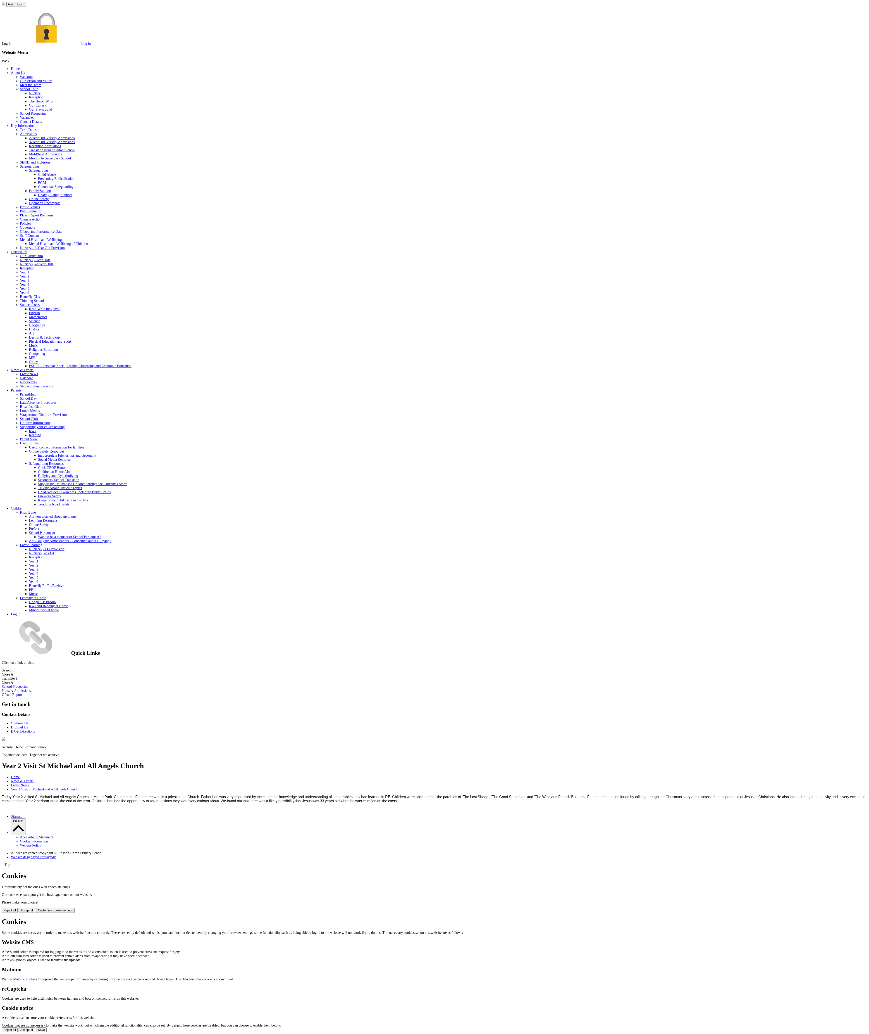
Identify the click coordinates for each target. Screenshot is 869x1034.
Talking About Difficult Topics (60, 488)
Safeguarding (29, 166)
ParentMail (28, 394)
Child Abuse (47, 174)
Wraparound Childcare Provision (43, 415)
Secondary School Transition (58, 480)
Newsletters (28, 382)
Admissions (28, 134)
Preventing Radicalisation (56, 178)
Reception (36, 97)
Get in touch (16, 4)
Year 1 (24, 272)
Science (34, 321)
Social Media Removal (54, 459)
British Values (30, 207)
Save (41, 1030)
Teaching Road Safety (54, 504)
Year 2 (24, 276)
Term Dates (28, 130)
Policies (25, 223)
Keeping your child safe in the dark (63, 500)
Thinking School (32, 301)
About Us (18, 73)
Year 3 (24, 280)
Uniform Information (35, 423)
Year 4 (24, 284)
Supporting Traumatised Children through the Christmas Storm (82, 484)
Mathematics (38, 317)
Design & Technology (45, 337)
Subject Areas (30, 305)
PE (31, 590)
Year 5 (24, 288)
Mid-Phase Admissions (45, 154)
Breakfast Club (30, 406)
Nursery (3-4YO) (41, 553)
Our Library (37, 105)
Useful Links (29, 443)
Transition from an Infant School (52, 150)
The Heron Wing (41, 101)
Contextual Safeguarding (56, 187)
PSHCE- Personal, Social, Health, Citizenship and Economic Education (80, 366)
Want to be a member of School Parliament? (69, 537)
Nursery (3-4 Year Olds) (37, 264)
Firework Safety (49, 496)
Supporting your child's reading (42, 427)
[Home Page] (4, 4)
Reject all (10, 910)
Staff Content (29, 235)
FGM (42, 183)
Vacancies (27, 117)
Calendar (26, 378)
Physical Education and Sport (50, 341)
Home (15, 69)
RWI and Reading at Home (48, 606)
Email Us (21, 727)
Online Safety (39, 199)
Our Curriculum (31, 256)
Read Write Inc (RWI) (44, 309)
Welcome (26, 77)
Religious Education (43, 349)
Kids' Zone (28, 512)
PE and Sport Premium (36, 215)
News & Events (22, 370)
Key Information (23, 126)
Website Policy (30, 845)
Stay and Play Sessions (36, 386)
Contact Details (31, 121)
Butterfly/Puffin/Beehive (46, 586)
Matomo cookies (25, 979)
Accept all (26, 910)
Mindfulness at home (44, 610)
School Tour (29, 89)
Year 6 (24, 292)
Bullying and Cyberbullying (58, 476)
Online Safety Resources (46, 451)
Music (33, 345)
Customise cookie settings (55, 910)
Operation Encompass (44, 203)
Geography (37, 325)
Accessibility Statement (36, 837)
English (34, 313)
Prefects (34, 529)
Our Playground (40, 109)
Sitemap (16, 816)
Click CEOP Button (52, 468)
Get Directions (24, 731)
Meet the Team (30, 85)
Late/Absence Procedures (38, 402)
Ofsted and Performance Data (41, 231)
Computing (37, 354)
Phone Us (21, 723)
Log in (86, 43)
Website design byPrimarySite (33, 857)
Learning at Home (33, 598)
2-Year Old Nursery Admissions (52, 138)
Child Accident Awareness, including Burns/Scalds (74, 492)
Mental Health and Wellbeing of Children (58, 244)
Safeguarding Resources (46, 463)
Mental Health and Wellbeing (41, 240)
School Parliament (42, 533)
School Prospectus (33, 113)
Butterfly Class (30, 297)
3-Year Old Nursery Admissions (52, 142)
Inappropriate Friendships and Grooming (67, 455)
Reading (35, 435)
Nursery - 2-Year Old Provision (42, 248)
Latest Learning (31, 545)
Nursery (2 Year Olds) (35, 260)
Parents (16, 390)
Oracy (33, 362)
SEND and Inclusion (35, 162)
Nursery (35, 93)
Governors (27, 227)
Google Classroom (42, 602)
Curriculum (19, 252)
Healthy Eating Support (55, 195)
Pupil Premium (30, 211)
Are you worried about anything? (52, 516)
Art (31, 333)
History (34, 329)
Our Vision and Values (36, 81)
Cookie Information (34, 841)
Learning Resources (43, 520)
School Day (28, 398)
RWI (32, 431)
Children (17, 508)
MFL (32, 358)
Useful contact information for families (56, 447)
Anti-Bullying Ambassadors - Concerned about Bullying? (70, 541)
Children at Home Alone (55, 472)
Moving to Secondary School (50, 158)
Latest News (29, 374)
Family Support (40, 191)
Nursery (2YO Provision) (47, 549)
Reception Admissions (45, 146)
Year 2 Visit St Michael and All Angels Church (44, 789)
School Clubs (29, 419)
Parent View (29, 439)
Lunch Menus (30, 411)
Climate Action (30, 219)
